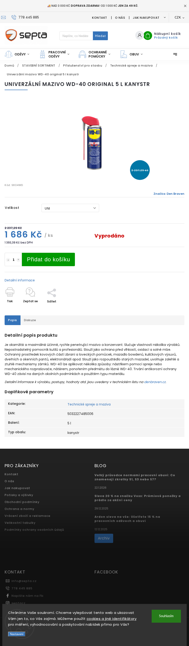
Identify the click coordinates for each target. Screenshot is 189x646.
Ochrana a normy (19, 509)
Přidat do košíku (48, 259)
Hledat (100, 36)
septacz (19, 603)
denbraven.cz (154, 382)
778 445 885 (22, 588)
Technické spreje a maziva (89, 404)
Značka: (169, 194)
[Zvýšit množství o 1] (18, 260)
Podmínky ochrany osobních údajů (34, 530)
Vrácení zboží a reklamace (27, 516)
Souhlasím (166, 616)
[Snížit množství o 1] (8, 260)
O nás (120, 17)
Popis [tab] (12, 320)
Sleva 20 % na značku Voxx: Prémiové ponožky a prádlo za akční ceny (137, 498)
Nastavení (17, 634)
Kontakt (99, 17)
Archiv (104, 538)
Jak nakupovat (146, 17)
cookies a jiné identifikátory (112, 618)
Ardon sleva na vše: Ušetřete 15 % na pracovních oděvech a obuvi (127, 519)
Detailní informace (20, 280)
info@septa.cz (24, 581)
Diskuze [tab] (30, 320)
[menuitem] (19, 54)
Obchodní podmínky (22, 502)
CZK (178, 17)
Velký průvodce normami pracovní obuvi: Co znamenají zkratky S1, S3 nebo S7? (134, 477)
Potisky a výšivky (19, 495)
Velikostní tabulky (20, 523)
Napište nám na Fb (28, 596)
